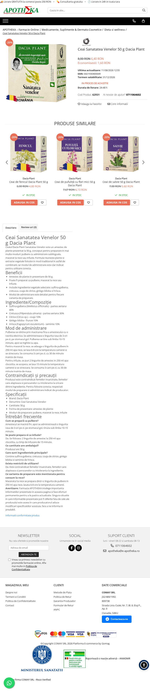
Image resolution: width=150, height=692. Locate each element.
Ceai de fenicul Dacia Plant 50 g (28, 182)
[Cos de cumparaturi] (143, 21)
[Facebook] (71, 548)
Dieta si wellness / (115, 29)
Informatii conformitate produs (22, 515)
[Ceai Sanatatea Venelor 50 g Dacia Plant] (37, 72)
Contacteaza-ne (119, 619)
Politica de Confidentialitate (24, 567)
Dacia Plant (29, 178)
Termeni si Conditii (15, 596)
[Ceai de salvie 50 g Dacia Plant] (121, 153)
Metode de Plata (63, 592)
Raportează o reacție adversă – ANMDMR (108, 658)
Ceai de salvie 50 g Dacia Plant (121, 182)
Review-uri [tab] (29, 227)
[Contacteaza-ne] (134, 21)
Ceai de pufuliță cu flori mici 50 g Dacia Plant (75, 183)
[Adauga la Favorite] (42, 202)
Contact (9, 605)
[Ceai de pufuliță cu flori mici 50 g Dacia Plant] (75, 153)
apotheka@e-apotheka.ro (123, 551)
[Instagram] (78, 548)
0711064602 (123, 546)
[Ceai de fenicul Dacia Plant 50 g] (28, 153)
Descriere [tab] (10, 227)
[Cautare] (144, 10)
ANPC (57, 609)
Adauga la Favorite (91, 104)
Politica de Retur (62, 596)
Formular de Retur (64, 605)
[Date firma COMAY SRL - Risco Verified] (28, 679)
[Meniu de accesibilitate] (144, 665)
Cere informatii (119, 104)
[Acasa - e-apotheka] (21, 10)
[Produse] (6, 22)
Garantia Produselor (65, 601)
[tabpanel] (37, 72)
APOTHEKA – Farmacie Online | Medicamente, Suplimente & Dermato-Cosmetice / (53, 29)
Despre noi (11, 592)
